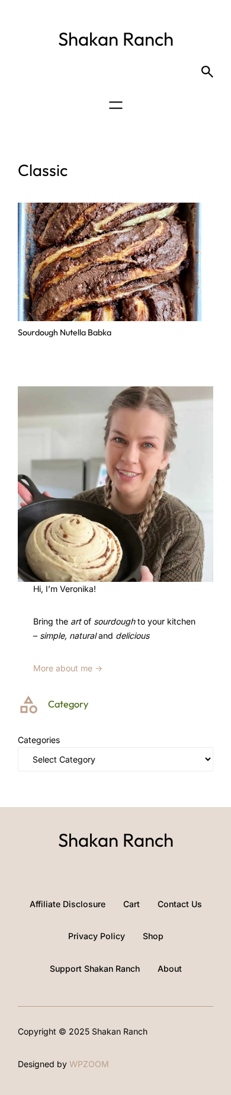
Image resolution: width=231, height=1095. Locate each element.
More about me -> (67, 668)
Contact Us (180, 904)
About (170, 968)
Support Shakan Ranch (95, 968)
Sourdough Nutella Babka (64, 332)
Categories (39, 740)
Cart (131, 904)
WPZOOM (89, 1064)
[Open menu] (116, 105)
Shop (153, 936)
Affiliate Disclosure (67, 904)
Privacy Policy (96, 936)
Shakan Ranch (116, 38)
